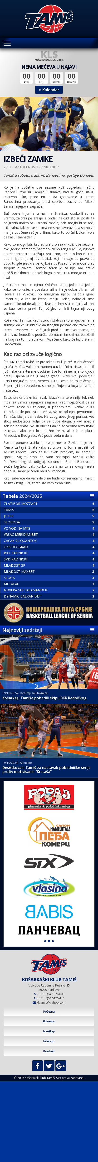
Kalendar (50, 89)
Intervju (48, 1041)
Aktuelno (48, 1021)
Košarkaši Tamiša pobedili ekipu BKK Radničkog (44, 698)
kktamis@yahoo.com (51, 1003)
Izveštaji (49, 1031)
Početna (49, 1012)
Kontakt (49, 1051)
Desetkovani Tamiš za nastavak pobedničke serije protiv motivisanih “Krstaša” (46, 769)
